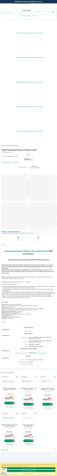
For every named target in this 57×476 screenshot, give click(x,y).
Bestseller (29, 15)
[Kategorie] (54, 2)
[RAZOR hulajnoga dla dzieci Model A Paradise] (9, 418)
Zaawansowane (23, 15)
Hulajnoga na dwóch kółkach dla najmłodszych (26, 251)
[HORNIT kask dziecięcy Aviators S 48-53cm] (9, 381)
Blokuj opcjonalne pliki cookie (28, 470)
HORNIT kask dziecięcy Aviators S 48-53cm (9, 389)
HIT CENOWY (34, 15)
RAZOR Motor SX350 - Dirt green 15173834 (28, 389)
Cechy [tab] (38, 238)
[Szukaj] (53, 11)
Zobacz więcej (4, 449)
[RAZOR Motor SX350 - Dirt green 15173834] (28, 381)
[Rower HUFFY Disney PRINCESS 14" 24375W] (47, 381)
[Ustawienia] (50, 2)
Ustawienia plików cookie (28, 473)
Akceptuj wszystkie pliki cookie (28, 468)
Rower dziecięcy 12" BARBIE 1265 (28, 425)
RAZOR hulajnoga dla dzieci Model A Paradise (10, 425)
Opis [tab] (18, 238)
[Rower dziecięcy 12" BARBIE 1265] (28, 418)
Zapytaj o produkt (15, 162)
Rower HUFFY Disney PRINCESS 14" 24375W (47, 389)
